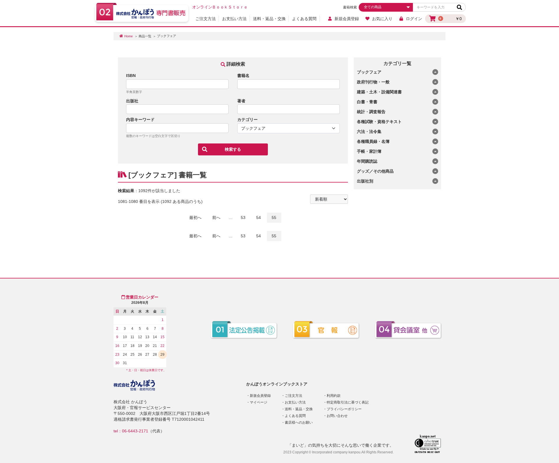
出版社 (132, 101)
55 (274, 217)
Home (128, 36)
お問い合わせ (337, 416)
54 (258, 217)
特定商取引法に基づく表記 (348, 402)
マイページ (258, 402)
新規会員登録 (347, 18)
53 (243, 217)
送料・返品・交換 (269, 18)
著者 (241, 101)
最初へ (195, 217)
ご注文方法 (205, 18)
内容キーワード (140, 119)
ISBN (131, 75)
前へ (216, 217)
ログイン (414, 18)
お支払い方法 (234, 18)
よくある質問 (304, 18)
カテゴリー (247, 119)
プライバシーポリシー (344, 409)
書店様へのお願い (299, 422)
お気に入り (382, 18)
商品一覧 (145, 36)
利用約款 (334, 396)
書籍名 (243, 75)
